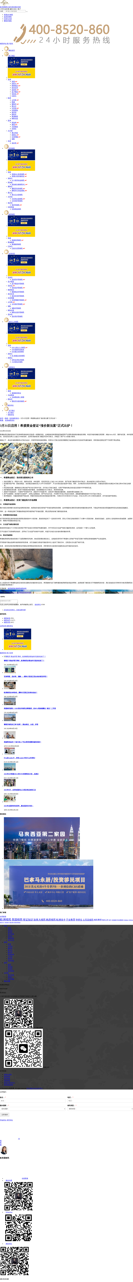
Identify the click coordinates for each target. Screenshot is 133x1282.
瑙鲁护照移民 (16, 308)
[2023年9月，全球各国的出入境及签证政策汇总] (10, 786)
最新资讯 (3, 653)
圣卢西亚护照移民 (18, 283)
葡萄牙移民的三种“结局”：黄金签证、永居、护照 (21, 724)
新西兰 (14, 135)
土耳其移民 (88, 920)
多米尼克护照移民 (18, 296)
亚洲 (9, 120)
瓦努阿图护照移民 (18, 300)
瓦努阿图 (15, 137)
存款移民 (7, 922)
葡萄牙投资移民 (17, 188)
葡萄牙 (14, 104)
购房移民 (11, 588)
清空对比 (10, 1120)
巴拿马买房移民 (17, 248)
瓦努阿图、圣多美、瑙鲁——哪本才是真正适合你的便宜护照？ (26, 676)
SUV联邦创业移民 (18, 180)
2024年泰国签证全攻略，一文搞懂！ (12, 590)
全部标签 (3, 916)
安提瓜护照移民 (17, 288)
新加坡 (14, 122)
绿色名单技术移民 (18, 360)
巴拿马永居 (8, 19)
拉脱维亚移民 (16, 209)
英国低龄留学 (8, 1085)
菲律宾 (14, 129)
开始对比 (3, 1120)
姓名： (3, 1097)
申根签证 (126, 920)
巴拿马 (14, 96)
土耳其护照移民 (17, 304)
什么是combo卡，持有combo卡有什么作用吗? (19, 758)
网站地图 (7, 981)
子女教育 (70, 919)
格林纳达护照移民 (18, 292)
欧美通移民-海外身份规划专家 (10, 7)
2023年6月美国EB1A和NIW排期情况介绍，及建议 (21, 774)
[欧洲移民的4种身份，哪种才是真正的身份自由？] (10, 688)
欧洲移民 (17, 588)
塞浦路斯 (15, 116)
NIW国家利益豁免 (18, 349)
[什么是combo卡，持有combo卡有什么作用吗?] (10, 754)
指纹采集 (11, 922)
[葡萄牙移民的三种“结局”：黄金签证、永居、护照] (10, 720)
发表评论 (38, 604)
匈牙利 (14, 112)
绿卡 (110, 920)
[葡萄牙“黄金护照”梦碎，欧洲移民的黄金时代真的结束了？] (25, 656)
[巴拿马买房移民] (48, 908)
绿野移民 (7, 1081)
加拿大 (14, 83)
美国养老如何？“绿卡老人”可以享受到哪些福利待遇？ (22, 742)
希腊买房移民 (16, 240)
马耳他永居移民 (17, 199)
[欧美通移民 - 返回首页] (5, 5)
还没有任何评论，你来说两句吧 (15, 610)
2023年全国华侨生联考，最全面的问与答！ (18, 806)
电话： (70, 1097)
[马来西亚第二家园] (42, 858)
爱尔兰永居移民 (17, 195)
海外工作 (105, 920)
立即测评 (5, 1114)
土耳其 (14, 100)
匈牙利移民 (16, 205)
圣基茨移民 (8, 17)
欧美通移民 (120, 920)
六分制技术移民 (17, 362)
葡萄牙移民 (8, 21)
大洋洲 (10, 131)
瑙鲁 (13, 139)
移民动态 (7, 620)
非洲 (9, 141)
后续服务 (114, 920)
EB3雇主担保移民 (18, 351)
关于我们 (11, 412)
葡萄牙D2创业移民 (18, 190)
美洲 (9, 79)
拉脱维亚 (15, 110)
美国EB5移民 (8, 15)
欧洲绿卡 (61, 919)
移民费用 (98, 920)
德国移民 (7, 1076)
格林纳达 (15, 85)
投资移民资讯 (14, 418)
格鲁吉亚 (15, 118)
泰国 (13, 124)
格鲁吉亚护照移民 (18, 312)
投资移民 (7, 1078)
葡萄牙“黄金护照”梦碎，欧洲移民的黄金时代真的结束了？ (24, 660)
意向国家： (4, 1105)
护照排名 (131, 920)
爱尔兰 (14, 106)
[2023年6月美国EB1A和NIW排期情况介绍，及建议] (10, 770)
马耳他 (14, 108)
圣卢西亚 (15, 92)
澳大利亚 (15, 133)
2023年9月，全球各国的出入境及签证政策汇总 (20, 790)
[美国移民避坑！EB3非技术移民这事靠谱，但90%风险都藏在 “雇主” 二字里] (10, 704)
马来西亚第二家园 (18, 397)
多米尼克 (15, 88)
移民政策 (23, 588)
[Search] (27, 11)
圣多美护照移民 (17, 316)
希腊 (13, 102)
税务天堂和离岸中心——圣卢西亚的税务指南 (15, 592)
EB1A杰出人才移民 (18, 347)
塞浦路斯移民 (16, 244)
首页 (1, 418)
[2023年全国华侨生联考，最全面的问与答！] (10, 802)
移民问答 (7, 622)
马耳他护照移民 (17, 201)
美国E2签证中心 (9, 1083)
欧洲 (9, 98)
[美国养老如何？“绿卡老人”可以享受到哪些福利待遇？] (10, 738)
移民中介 (2, 922)
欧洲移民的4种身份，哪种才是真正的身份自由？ (20, 692)
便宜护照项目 (17, 922)
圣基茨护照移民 (17, 279)
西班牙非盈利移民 (18, 401)
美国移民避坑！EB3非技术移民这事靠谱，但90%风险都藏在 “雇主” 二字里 (30, 708)
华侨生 (79, 920)
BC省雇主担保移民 (18, 356)
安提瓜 (14, 94)
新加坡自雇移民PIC (18, 184)
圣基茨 (14, 90)
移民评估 (11, 415)
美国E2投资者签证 (18, 176)
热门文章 (10, 653)
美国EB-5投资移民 (18, 174)
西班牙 (14, 114)
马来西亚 (15, 126)
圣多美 (14, 143)
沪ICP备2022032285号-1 (34, 1088)
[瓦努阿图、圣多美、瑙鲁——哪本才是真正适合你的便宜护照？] (10, 672)
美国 (13, 81)
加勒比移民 (8, 1074)
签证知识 (28, 919)
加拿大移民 (39, 919)
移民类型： (71, 1105)
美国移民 (17, 919)
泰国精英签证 (16, 393)
